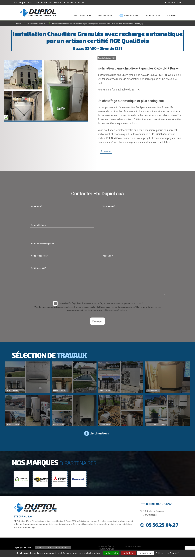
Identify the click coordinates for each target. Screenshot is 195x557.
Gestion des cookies (133, 546)
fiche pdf (107, 151)
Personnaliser (146, 553)
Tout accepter (111, 553)
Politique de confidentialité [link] (167, 553)
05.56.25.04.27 (162, 525)
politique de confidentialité (115, 310)
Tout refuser (128, 553)
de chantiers (99, 433)
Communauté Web (106, 549)
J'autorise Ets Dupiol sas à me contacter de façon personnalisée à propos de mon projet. (101, 303)
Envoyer (97, 321)
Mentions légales (105, 546)
